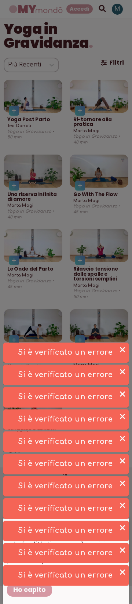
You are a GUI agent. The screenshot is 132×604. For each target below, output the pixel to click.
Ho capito (29, 589)
